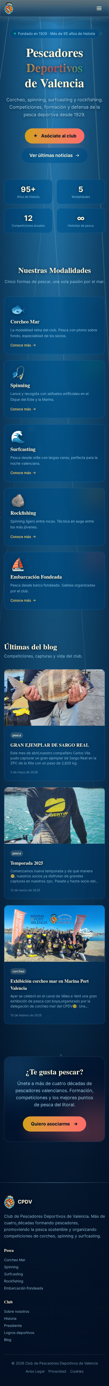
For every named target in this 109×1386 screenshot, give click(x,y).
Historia (10, 1318)
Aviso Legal (35, 1371)
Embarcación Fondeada (23, 1288)
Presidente (13, 1325)
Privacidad (57, 1371)
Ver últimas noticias (51, 155)
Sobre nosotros (16, 1311)
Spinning (11, 1267)
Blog (7, 1339)
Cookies (76, 1371)
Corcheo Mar (14, 1260)
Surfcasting (13, 1274)
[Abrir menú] (99, 8)
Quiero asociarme (50, 1123)
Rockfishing (13, 1281)
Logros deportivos (19, 1332)
